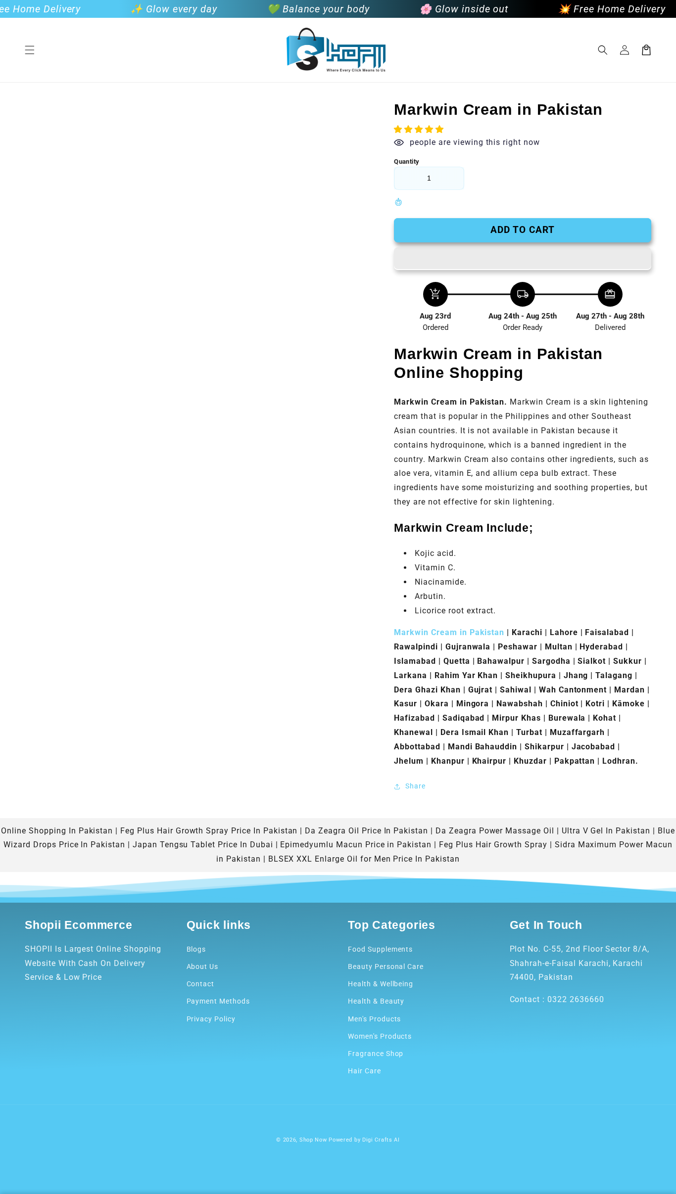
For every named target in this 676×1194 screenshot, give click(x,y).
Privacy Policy (211, 1019)
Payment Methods (218, 1001)
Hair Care (364, 1071)
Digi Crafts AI (381, 1140)
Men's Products (374, 1019)
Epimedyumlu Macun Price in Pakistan (356, 844)
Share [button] (415, 786)
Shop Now (313, 1140)
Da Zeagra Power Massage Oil (494, 830)
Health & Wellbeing (380, 984)
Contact (201, 984)
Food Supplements (380, 949)
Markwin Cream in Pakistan (450, 632)
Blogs (196, 949)
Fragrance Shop (375, 1053)
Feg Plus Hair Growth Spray (493, 844)
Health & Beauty (376, 1001)
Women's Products (380, 1036)
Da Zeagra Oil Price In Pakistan (366, 830)
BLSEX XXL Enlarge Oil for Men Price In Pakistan (364, 859)
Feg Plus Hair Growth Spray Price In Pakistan (208, 830)
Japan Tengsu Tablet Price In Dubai (203, 844)
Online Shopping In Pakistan (57, 830)
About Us (203, 966)
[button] (30, 50)
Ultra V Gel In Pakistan (606, 830)
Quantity (406, 161)
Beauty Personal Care (386, 966)
